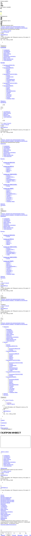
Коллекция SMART (8, 85)
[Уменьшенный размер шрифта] (1, 2)
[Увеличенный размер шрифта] (2, 5)
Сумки (8, 81)
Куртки (8, 66)
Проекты (3, 101)
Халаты (8, 97)
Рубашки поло (9, 76)
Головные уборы (10, 80)
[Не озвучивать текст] (1, 24)
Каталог (3, 62)
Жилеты (8, 71)
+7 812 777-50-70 (7, 30)
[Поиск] (2, 108)
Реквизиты (6, 55)
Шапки (8, 72)
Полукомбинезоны (11, 90)
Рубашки (8, 92)
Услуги (2, 495)
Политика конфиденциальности (8, 524)
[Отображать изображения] (1, 17)
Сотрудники (6, 52)
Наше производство (8, 59)
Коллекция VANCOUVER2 (10, 74)
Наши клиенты (7, 53)
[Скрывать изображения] (1, 19)
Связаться (3, 46)
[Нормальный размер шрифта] (2, 4)
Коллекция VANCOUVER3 (10, 83)
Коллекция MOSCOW (9, 65)
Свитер (8, 93)
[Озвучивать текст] (1, 22)
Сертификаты (6, 51)
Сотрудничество (7, 60)
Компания (3, 47)
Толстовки (9, 94)
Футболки (8, 96)
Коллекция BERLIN (8, 67)
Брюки (8, 70)
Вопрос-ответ (6, 57)
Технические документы (9, 56)
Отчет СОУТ (4, 516)
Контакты (3, 102)
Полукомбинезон (10, 79)
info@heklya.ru (4, 34)
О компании (6, 50)
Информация (4, 518)
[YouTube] (4, 104)
